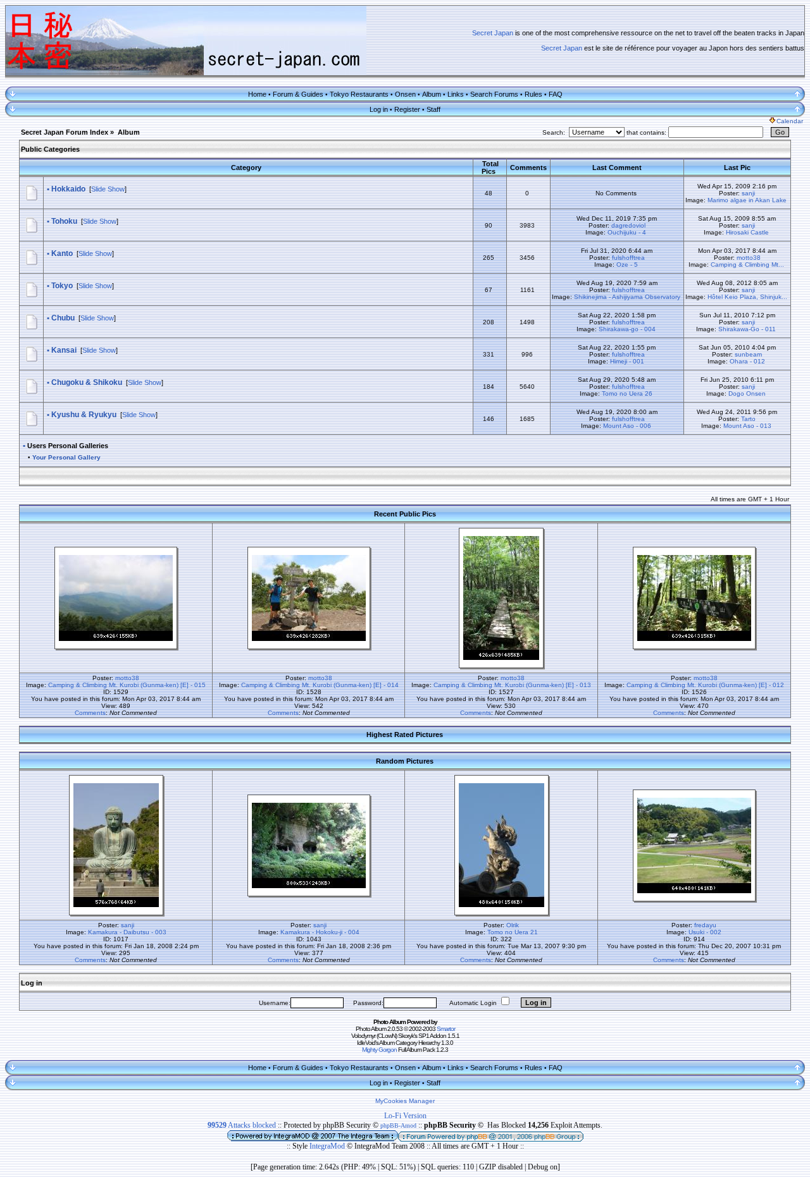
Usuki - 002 (704, 932)
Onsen (405, 94)
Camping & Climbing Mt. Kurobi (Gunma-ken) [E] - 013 (512, 684)
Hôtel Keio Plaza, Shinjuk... (747, 296)
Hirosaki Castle (747, 232)
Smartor (446, 1028)
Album (431, 94)
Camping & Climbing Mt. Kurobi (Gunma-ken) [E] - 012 (705, 684)
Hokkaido (68, 189)
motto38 (749, 257)
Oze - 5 (627, 264)
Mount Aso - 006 (627, 425)
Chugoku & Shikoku (86, 382)
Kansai (64, 350)
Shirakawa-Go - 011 (747, 329)
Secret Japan (492, 33)
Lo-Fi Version (405, 1115)
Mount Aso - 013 (747, 425)
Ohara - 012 (747, 361)
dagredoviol (628, 225)
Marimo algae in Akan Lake (747, 200)
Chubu (63, 318)
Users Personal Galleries (67, 445)
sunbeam (748, 354)
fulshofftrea (628, 257)
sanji (748, 193)
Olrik (512, 925)
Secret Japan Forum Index (64, 132)
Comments (90, 712)
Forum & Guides (298, 94)
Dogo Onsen (747, 393)
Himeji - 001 (627, 361)
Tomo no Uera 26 (627, 393)
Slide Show (108, 189)
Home (257, 94)
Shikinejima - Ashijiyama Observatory (627, 296)
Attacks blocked (242, 1125)
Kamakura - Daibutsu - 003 (127, 932)
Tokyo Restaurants (359, 94)
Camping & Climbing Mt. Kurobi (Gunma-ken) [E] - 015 (127, 684)
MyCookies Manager (405, 1100)
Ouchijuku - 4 (627, 232)
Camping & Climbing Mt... (747, 264)
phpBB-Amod (398, 1125)
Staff (433, 109)
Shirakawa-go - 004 (627, 329)
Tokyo (62, 285)
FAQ (556, 94)
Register (407, 109)
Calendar (789, 121)
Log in (379, 109)
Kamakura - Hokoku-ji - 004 (319, 932)
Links (455, 94)
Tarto (748, 418)
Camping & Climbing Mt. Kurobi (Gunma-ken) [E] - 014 (320, 684)
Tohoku (64, 221)
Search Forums (494, 94)
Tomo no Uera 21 (512, 932)
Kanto (62, 253)
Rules (533, 94)
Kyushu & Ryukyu (83, 414)
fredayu (705, 925)
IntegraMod (328, 1146)
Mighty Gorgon (379, 1049)
